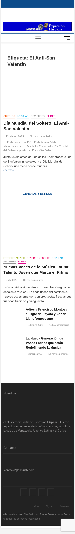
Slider (51, 116)
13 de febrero (41, 142)
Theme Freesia (48, 514)
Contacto (64, 505)
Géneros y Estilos (38, 258)
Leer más (12, 171)
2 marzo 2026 (35, 354)
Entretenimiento (14, 258)
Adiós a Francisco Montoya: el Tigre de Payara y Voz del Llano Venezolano (47, 314)
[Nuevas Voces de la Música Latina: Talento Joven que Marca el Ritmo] (37, 228)
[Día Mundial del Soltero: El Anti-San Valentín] (37, 91)
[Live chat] (4, 476)
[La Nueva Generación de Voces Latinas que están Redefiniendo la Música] (12, 342)
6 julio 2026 (11, 280)
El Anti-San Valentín (43, 150)
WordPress (64, 514)
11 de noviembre (16, 142)
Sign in (49, 506)
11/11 (30, 142)
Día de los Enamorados (40, 146)
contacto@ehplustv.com (19, 470)
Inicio (36, 506)
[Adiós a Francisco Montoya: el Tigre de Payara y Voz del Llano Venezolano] (12, 314)
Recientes (38, 116)
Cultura (9, 116)
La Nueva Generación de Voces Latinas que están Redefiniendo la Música (44, 343)
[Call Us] (4, 464)
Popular (23, 116)
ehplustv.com (24, 150)
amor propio (19, 146)
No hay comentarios (40, 136)
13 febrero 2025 (14, 136)
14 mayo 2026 (35, 325)
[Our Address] (4, 458)
